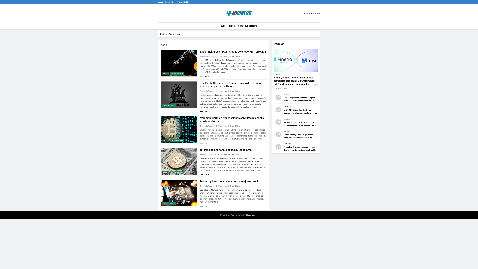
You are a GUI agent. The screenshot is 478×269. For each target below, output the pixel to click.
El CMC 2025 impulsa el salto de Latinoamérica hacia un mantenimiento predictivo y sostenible (300, 113)
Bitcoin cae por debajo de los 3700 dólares (226, 149)
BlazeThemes (251, 215)
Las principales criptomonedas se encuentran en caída (233, 51)
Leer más (203, 76)
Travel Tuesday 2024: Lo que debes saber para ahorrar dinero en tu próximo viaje (300, 138)
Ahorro (287, 131)
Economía (288, 144)
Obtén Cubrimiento (247, 26)
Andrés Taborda (208, 56)
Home (232, 26)
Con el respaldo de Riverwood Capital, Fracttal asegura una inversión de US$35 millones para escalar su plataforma (301, 100)
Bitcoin (166, 74)
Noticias (287, 94)
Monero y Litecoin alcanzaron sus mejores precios (230, 181)
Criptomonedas (177, 74)
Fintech (277, 74)
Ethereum (287, 107)
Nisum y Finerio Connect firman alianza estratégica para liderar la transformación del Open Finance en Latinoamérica (294, 81)
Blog (223, 26)
